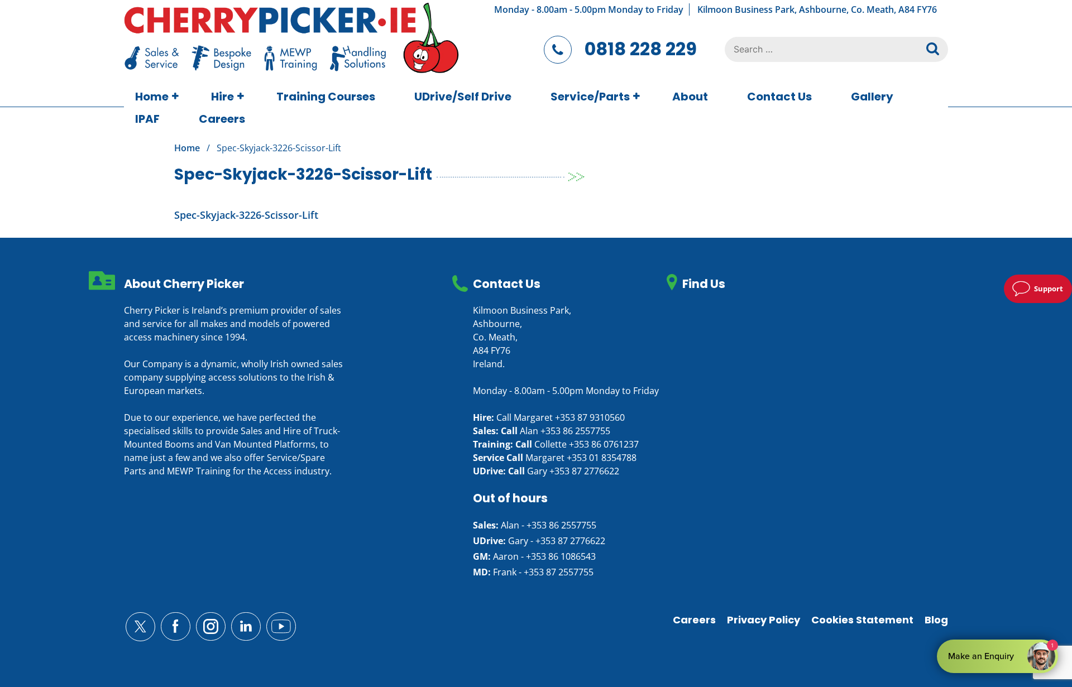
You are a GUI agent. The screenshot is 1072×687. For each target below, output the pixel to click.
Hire (222, 96)
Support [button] (1048, 289)
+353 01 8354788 (601, 457)
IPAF (147, 119)
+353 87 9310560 (590, 417)
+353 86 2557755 (575, 431)
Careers (222, 119)
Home (152, 96)
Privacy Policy (763, 620)
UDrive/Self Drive (462, 96)
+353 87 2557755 (559, 572)
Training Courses (325, 96)
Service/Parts (590, 96)
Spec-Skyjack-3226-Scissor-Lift (246, 215)
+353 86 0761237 (604, 444)
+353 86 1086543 (561, 556)
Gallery (872, 96)
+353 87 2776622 (584, 471)
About (690, 96)
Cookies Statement (862, 620)
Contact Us (779, 96)
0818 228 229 (641, 48)
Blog (936, 620)
